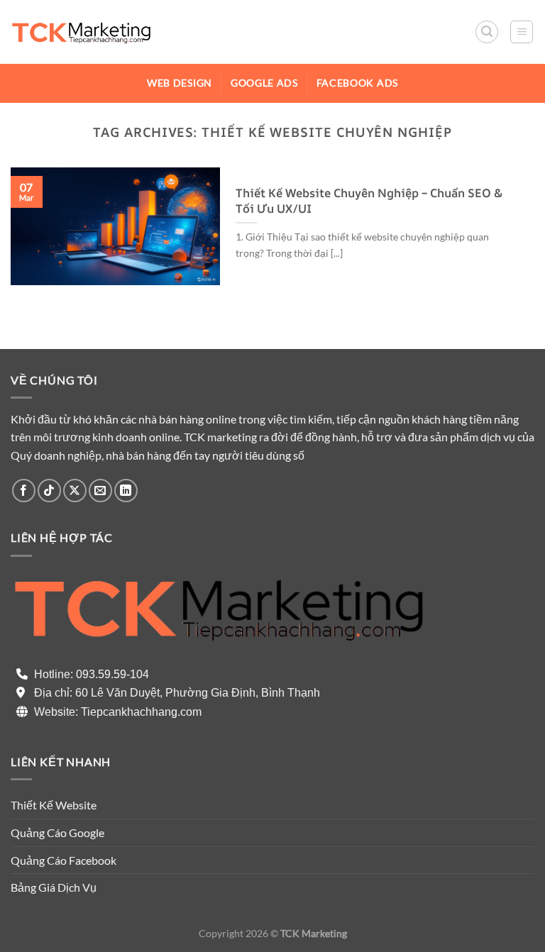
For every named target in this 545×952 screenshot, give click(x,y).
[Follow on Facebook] (23, 490)
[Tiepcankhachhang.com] (82, 31)
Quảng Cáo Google (57, 832)
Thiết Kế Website (54, 805)
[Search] (486, 32)
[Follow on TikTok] (49, 490)
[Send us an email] (100, 490)
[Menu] (521, 32)
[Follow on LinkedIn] (126, 490)
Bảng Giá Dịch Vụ (54, 887)
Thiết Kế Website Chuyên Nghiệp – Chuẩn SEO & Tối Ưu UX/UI (369, 200)
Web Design (179, 83)
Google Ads (264, 83)
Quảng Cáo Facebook (63, 860)
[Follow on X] (75, 490)
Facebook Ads (357, 83)
